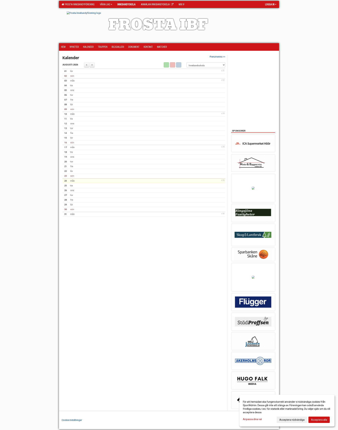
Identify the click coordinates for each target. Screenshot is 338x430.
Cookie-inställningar (72, 420)
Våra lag (105, 4)
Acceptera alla (319, 419)
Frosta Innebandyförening (79, 4)
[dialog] (286, 410)
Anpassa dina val (252, 419)
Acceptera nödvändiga (292, 419)
